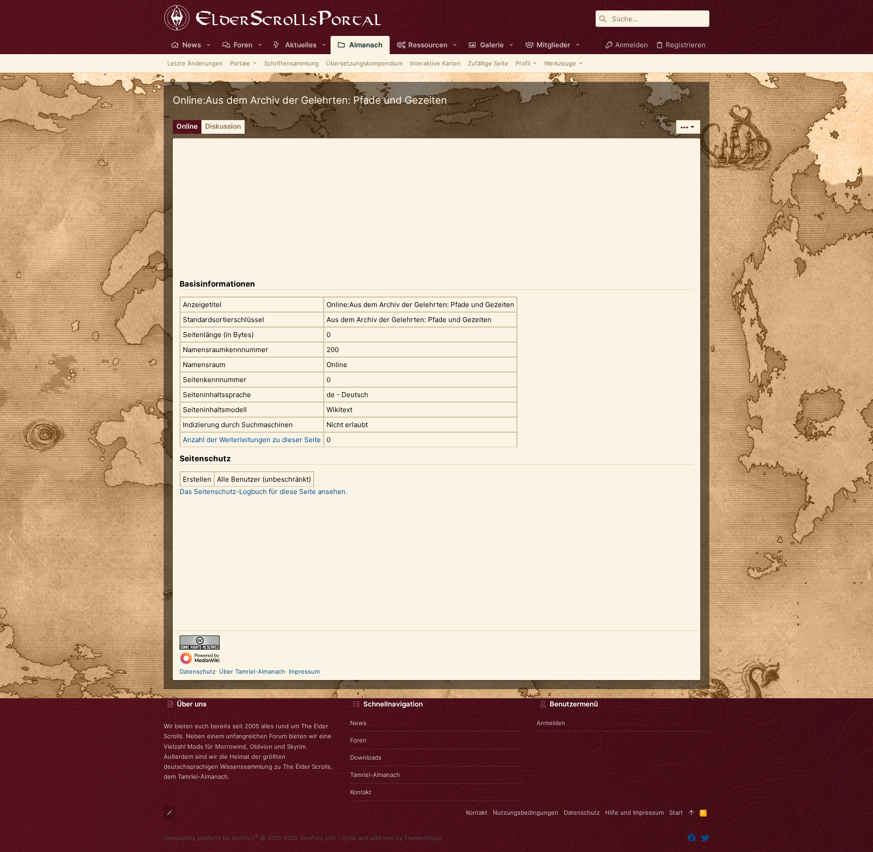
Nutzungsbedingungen (525, 812)
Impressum (304, 671)
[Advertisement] (436, 202)
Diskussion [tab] (223, 126)
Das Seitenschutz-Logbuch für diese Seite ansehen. (263, 491)
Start (676, 812)
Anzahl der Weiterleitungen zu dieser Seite (252, 439)
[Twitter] (705, 838)
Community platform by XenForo (250, 838)
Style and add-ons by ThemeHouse (392, 838)
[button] (208, 44)
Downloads (365, 757)
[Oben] (691, 812)
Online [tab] (187, 126)
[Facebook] (691, 838)
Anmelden (551, 722)
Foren (358, 740)
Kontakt (360, 792)
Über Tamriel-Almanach (252, 671)
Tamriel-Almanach (375, 774)
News (358, 722)
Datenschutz (198, 671)
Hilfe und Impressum (634, 812)
